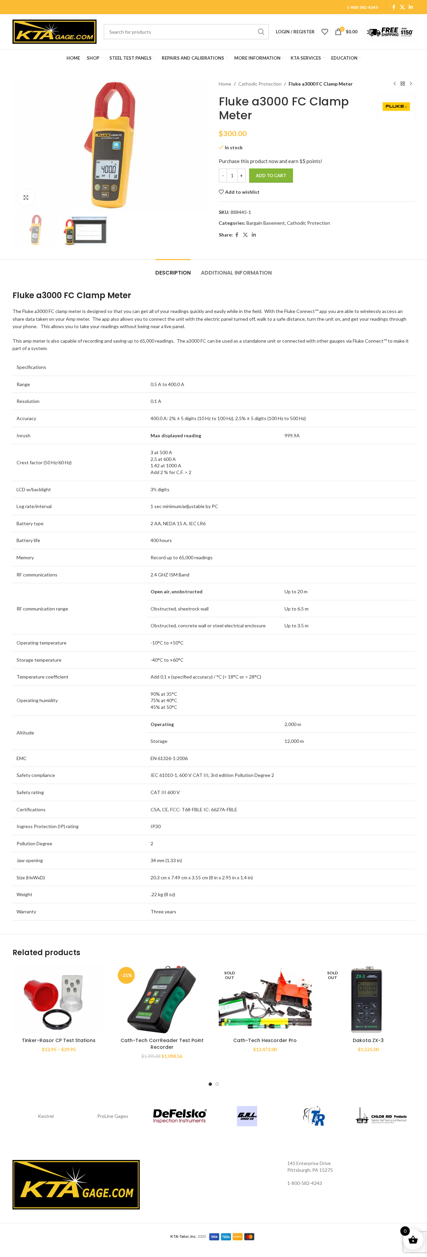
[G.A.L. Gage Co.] (247, 1116)
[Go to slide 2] (217, 1084)
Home (225, 84)
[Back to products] (403, 84)
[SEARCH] (261, 31)
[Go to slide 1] (210, 1084)
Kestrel (46, 1116)
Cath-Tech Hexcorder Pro (265, 1040)
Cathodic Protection (260, 84)
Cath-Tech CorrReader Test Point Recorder (162, 1043)
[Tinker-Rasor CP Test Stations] (59, 999)
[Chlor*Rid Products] (381, 1116)
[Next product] (411, 84)
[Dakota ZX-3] (368, 999)
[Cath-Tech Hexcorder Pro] (265, 999)
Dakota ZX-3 (368, 1040)
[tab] (173, 269)
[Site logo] (54, 31)
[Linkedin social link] (411, 7)
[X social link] (402, 7)
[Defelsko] (180, 1116)
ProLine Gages (112, 1116)
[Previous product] (395, 84)
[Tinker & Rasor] (314, 1116)
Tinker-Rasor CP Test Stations (59, 1040)
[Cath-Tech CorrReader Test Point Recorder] (162, 999)
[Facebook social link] (394, 7)
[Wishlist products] (324, 31)
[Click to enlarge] (26, 197)
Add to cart (271, 175)
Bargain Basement (265, 223)
